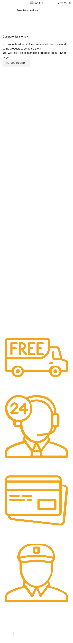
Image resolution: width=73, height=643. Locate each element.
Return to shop (16, 63)
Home (5, 32)
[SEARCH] (54, 10)
